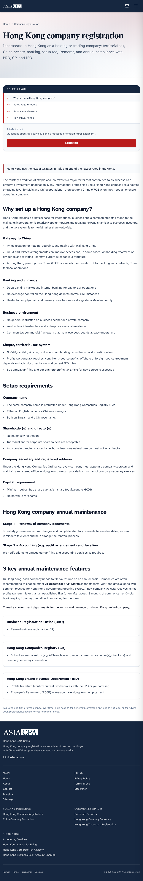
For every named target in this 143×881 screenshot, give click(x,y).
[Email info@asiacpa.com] (127, 6)
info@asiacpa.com (84, 134)
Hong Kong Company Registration (23, 814)
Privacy (6, 872)
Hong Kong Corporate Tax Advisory (23, 850)
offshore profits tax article (61, 369)
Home (6, 24)
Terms (16, 872)
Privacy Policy (82, 778)
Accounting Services (15, 839)
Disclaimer (80, 789)
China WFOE (91, 189)
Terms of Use (82, 783)
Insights (8, 794)
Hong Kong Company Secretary (92, 819)
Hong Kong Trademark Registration (95, 824)
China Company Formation (18, 819)
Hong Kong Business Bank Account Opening (29, 855)
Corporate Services (85, 814)
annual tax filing (23, 369)
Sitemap (8, 799)
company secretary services (117, 471)
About (6, 783)
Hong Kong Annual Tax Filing (20, 844)
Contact (7, 789)
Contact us (71, 143)
